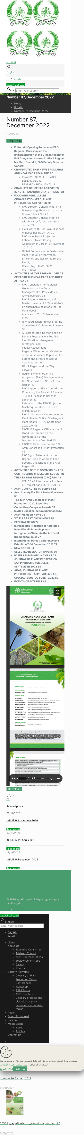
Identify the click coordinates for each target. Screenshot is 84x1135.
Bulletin (18, 107)
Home (17, 103)
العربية (17, 78)
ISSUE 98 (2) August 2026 (22, 820)
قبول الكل (20, 1068)
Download (14, 789)
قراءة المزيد (6, 1068)
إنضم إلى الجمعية (15, 84)
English (10, 72)
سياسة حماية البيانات (11, 1064)
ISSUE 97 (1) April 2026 (20, 839)
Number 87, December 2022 (31, 110)
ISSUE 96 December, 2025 (22, 859)
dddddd (11, 62)
